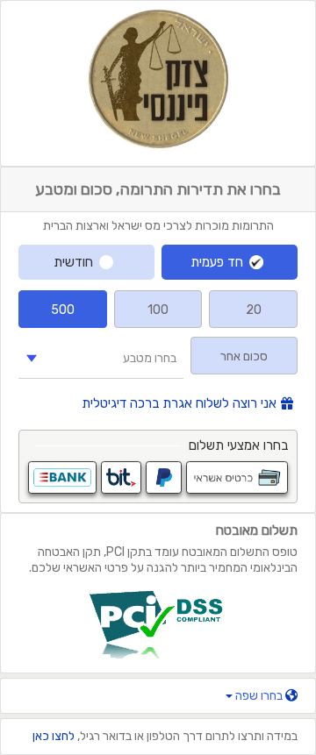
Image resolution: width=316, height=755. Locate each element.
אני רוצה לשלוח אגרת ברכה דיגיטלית (179, 403)
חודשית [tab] (73, 262)
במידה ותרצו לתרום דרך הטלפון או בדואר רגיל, (165, 736)
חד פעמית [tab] (216, 262)
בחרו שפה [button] (259, 695)
